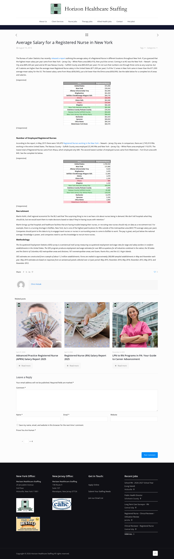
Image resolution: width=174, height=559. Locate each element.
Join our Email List (95, 498)
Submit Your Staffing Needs (99, 491)
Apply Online (93, 485)
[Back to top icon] (155, 553)
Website (114, 414)
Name (19, 414)
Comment (21, 387)
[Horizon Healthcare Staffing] (87, 9)
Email (66, 414)
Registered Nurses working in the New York (81, 143)
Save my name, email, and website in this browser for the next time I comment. (51, 425)
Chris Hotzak (36, 284)
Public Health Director (133, 495)
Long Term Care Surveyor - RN (137, 504)
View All (128, 534)
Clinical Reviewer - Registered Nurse (139, 526)
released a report (58, 58)
